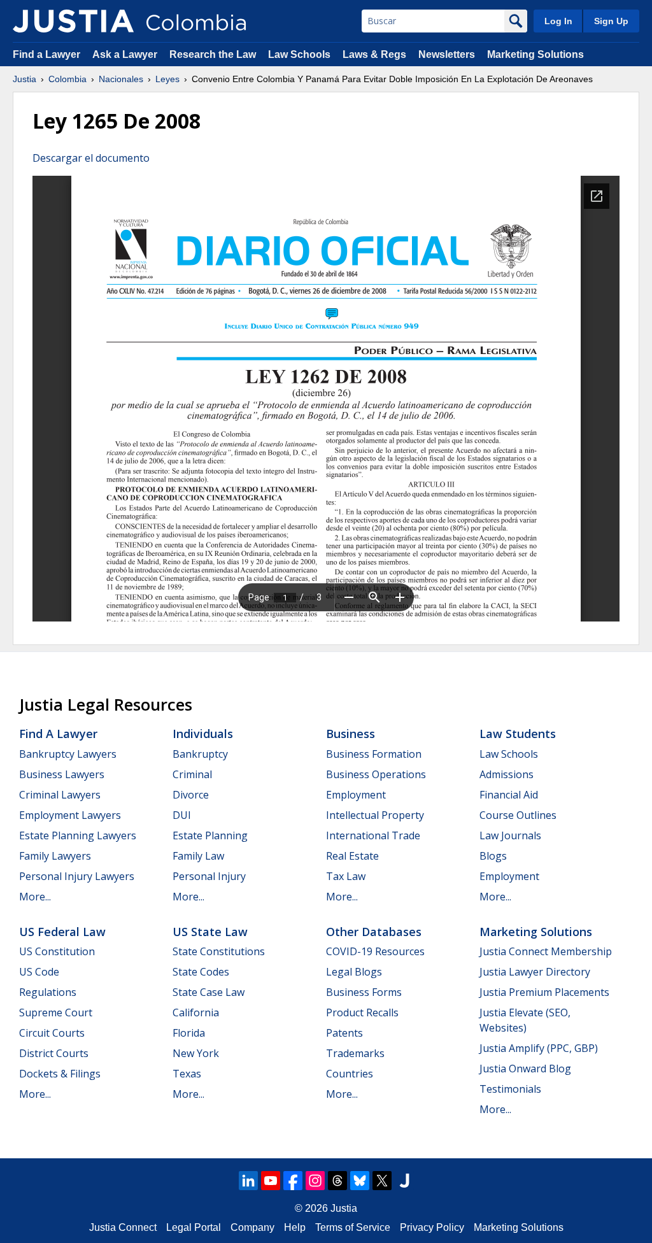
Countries (349, 1074)
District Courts (54, 1053)
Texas (187, 1074)
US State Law (210, 931)
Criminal (192, 774)
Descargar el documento (91, 158)
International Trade (373, 835)
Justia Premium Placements (544, 992)
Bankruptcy (200, 754)
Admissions (506, 774)
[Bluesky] (359, 1180)
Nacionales (121, 79)
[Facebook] (292, 1180)
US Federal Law (62, 931)
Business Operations (376, 774)
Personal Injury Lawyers (76, 876)
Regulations (47, 992)
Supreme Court (55, 1012)
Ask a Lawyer (126, 54)
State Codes (201, 972)
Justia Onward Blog (525, 1069)
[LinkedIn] (248, 1180)
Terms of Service (352, 1227)
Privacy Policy (432, 1227)
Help (295, 1227)
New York (196, 1053)
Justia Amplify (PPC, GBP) (538, 1048)
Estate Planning (210, 835)
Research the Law (212, 54)
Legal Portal (193, 1227)
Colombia (67, 79)
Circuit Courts (52, 1033)
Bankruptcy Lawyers (68, 754)
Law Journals (510, 835)
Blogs (493, 856)
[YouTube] (270, 1180)
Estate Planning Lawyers (77, 835)
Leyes (167, 79)
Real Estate (352, 856)
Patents (344, 1033)
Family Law (198, 856)
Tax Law (345, 876)
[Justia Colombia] (73, 21)
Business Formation (374, 754)
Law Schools (299, 54)
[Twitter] (382, 1180)
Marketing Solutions (535, 54)
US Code (39, 972)
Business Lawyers (61, 774)
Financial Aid (508, 795)
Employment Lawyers (70, 815)
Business (350, 733)
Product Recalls (362, 1012)
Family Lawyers (55, 856)
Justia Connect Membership (545, 951)
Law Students (517, 733)
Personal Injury (209, 876)
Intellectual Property (375, 815)
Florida (189, 1033)
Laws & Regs (374, 54)
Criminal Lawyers (60, 795)
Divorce (191, 795)
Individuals (203, 733)
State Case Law (208, 992)
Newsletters (446, 54)
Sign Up (611, 21)
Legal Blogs (354, 972)
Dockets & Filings (60, 1074)
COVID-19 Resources (375, 951)
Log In (558, 21)
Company (252, 1227)
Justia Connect (123, 1227)
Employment (356, 795)
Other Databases (374, 931)
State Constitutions (219, 951)
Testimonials (510, 1089)
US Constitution (57, 951)
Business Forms (364, 992)
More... (35, 897)
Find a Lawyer (46, 54)
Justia (24, 79)
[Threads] (337, 1180)
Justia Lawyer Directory (534, 972)
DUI (182, 815)
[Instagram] (315, 1180)
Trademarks (355, 1053)
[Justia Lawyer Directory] (404, 1180)
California (196, 1012)
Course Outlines (517, 815)
